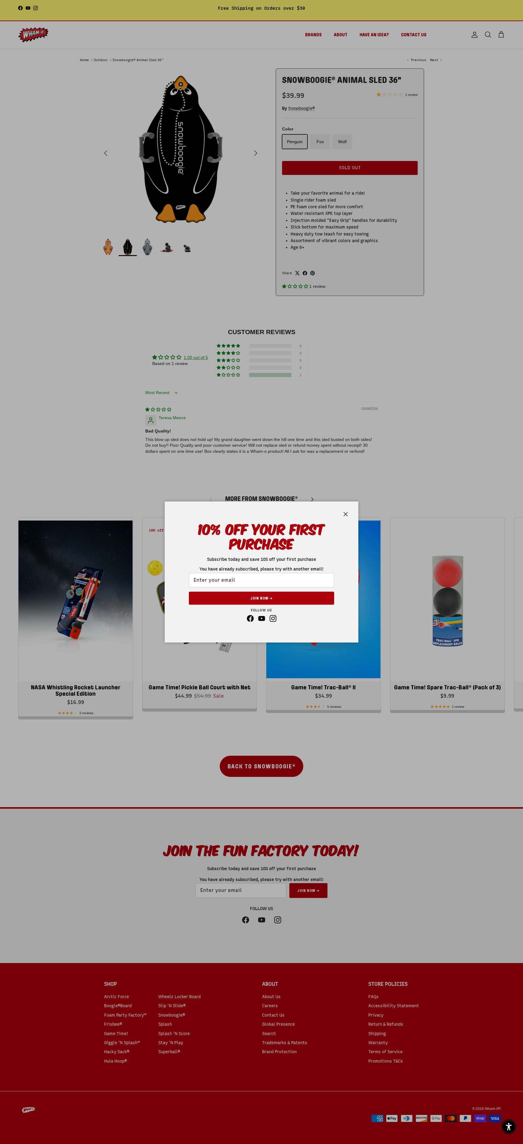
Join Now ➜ (261, 598)
